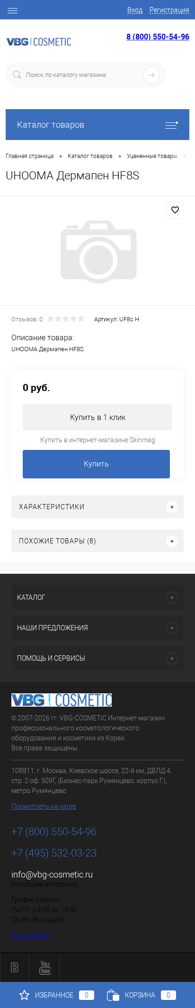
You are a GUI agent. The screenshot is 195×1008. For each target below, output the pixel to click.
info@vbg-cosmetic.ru (52, 874)
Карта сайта (30, 935)
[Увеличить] (97, 252)
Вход (134, 10)
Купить (96, 463)
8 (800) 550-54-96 (157, 36)
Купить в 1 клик (97, 417)
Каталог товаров (50, 125)
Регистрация (169, 10)
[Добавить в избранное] (175, 210)
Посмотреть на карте (43, 806)
